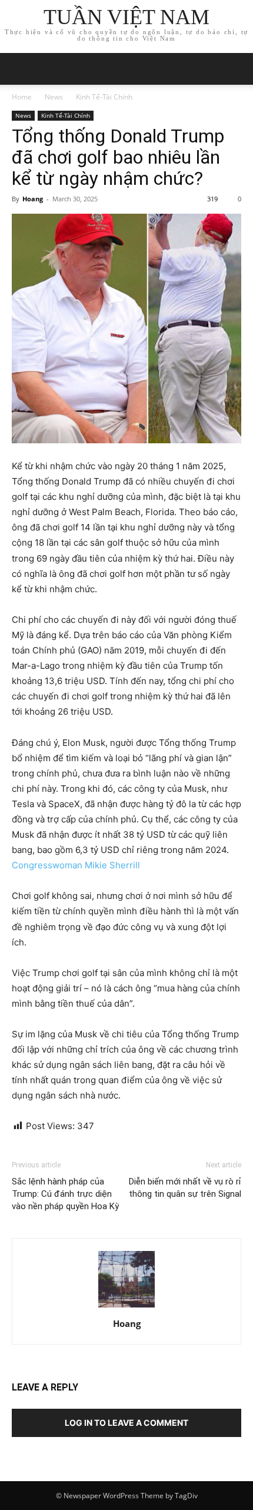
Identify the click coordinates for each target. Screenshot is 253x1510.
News (54, 97)
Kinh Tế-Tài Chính (104, 97)
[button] (236, 69)
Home (22, 97)
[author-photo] (126, 1307)
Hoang (32, 198)
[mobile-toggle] (20, 69)
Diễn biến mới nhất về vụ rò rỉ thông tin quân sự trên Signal (185, 1187)
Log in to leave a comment (126, 1423)
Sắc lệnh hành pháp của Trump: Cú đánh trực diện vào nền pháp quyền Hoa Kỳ (65, 1194)
